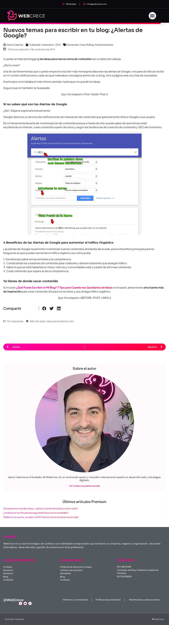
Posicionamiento (104, 44)
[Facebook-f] (20, 603)
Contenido (72, 44)
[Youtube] (25, 603)
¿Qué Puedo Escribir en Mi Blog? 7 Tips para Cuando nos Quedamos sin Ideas (64, 287)
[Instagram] (30, 603)
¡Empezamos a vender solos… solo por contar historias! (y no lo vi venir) (40, 508)
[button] (152, 15)
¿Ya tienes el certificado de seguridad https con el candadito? (35, 512)
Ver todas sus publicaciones (84, 485)
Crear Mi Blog (86, 44)
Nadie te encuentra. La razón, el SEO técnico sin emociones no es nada (40, 516)
